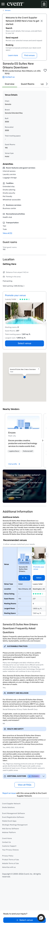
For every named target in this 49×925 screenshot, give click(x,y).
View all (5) (7, 233)
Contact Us (6, 842)
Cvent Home (7, 838)
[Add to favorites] (45, 70)
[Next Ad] (45, 320)
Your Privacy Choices (10, 850)
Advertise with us (9, 867)
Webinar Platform (9, 832)
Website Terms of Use (10, 863)
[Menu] (3, 4)
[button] (24, 377)
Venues (7, 10)
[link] (23, 422)
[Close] (41, 21)
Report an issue (9, 793)
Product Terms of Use (10, 860)
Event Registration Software (13, 817)
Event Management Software (13, 813)
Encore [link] (12, 432)
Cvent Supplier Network (11, 804)
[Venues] (44, 4)
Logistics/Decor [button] (14, 451)
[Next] (46, 83)
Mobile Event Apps (9, 821)
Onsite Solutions (8, 807)
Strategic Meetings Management (14, 825)
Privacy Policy (7, 856)
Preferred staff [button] (28, 451)
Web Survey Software (10, 829)
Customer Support (9, 846)
